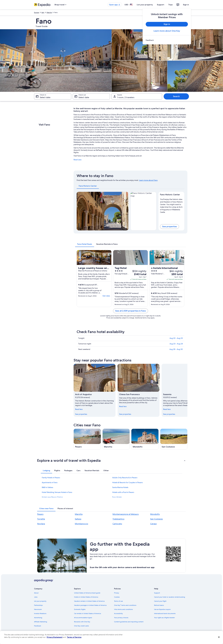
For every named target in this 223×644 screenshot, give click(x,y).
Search (176, 96)
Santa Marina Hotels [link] (120, 487)
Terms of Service (74, 637)
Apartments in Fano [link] (49, 482)
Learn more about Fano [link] (148, 180)
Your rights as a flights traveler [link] (164, 618)
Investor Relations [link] (40, 613)
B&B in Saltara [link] (47, 487)
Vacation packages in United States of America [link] (90, 605)
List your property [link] (40, 601)
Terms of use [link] (118, 601)
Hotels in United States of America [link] (86, 597)
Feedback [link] (37, 626)
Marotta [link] (78, 514)
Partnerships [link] (38, 605)
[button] (111, 460)
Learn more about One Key (167, 31)
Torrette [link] (41, 519)
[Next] (125, 211)
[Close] (219, 637)
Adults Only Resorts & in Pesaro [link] (124, 477)
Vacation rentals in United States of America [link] (89, 601)
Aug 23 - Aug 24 (176, 344)
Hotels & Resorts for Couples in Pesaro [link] (127, 482)
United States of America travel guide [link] (87, 593)
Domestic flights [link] (79, 609)
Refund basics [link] (159, 605)
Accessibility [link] (118, 613)
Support (160, 4)
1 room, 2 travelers (125, 97)
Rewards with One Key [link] (82, 622)
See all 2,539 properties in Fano (130, 311)
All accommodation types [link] (83, 618)
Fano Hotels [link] (117, 497)
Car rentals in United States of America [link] (87, 613)
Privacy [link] (116, 593)
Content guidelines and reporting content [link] (128, 622)
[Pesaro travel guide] (87, 439)
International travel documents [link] (165, 613)
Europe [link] (36, 12)
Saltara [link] (78, 519)
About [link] (36, 593)
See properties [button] (169, 226)
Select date (45, 97)
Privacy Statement (54, 637)
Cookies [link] (117, 597)
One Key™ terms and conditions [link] (125, 605)
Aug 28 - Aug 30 (176, 349)
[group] (171, 205)
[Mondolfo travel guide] (145, 439)
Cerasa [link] (153, 523)
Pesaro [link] (40, 514)
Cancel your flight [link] (160, 601)
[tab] (88, 186)
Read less (79, 409)
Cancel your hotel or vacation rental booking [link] (169, 597)
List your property (145, 4)
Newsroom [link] (38, 609)
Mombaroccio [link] (81, 523)
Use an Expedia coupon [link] (162, 609)
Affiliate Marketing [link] (40, 622)
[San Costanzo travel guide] (174, 439)
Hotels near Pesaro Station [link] (52, 497)
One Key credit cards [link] (81, 626)
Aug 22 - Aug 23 (176, 338)
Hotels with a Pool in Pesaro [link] (123, 492)
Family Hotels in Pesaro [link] (51, 477)
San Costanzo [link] (156, 519)
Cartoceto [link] (117, 523)
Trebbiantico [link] (118, 519)
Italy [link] (42, 12)
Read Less (77, 159)
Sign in (186, 4)
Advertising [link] (38, 618)
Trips (170, 4)
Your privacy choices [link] (121, 618)
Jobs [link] (35, 597)
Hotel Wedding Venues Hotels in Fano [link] (57, 492)
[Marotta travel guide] (116, 439)
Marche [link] (49, 12)
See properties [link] (81, 414)
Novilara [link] (41, 523)
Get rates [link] (106, 296)
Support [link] (157, 593)
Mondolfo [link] (155, 514)
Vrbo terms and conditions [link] (123, 609)
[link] (167, 40)
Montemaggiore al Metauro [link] (126, 514)
